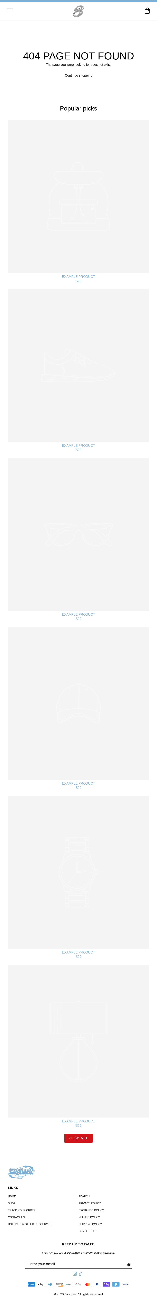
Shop (12, 1203)
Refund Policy (89, 1217)
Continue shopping (78, 75)
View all (78, 1138)
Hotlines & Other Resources (30, 1224)
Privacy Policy (89, 1203)
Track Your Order (22, 1210)
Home (12, 1196)
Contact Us (16, 1217)
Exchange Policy (91, 1210)
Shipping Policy (90, 1224)
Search (84, 1196)
